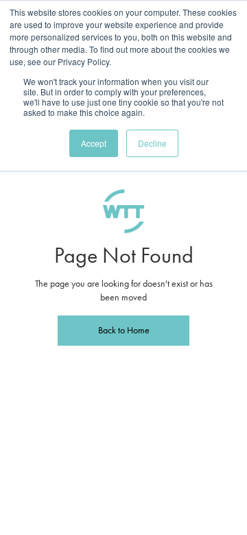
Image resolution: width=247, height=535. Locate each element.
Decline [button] (152, 143)
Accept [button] (93, 143)
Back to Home (124, 330)
